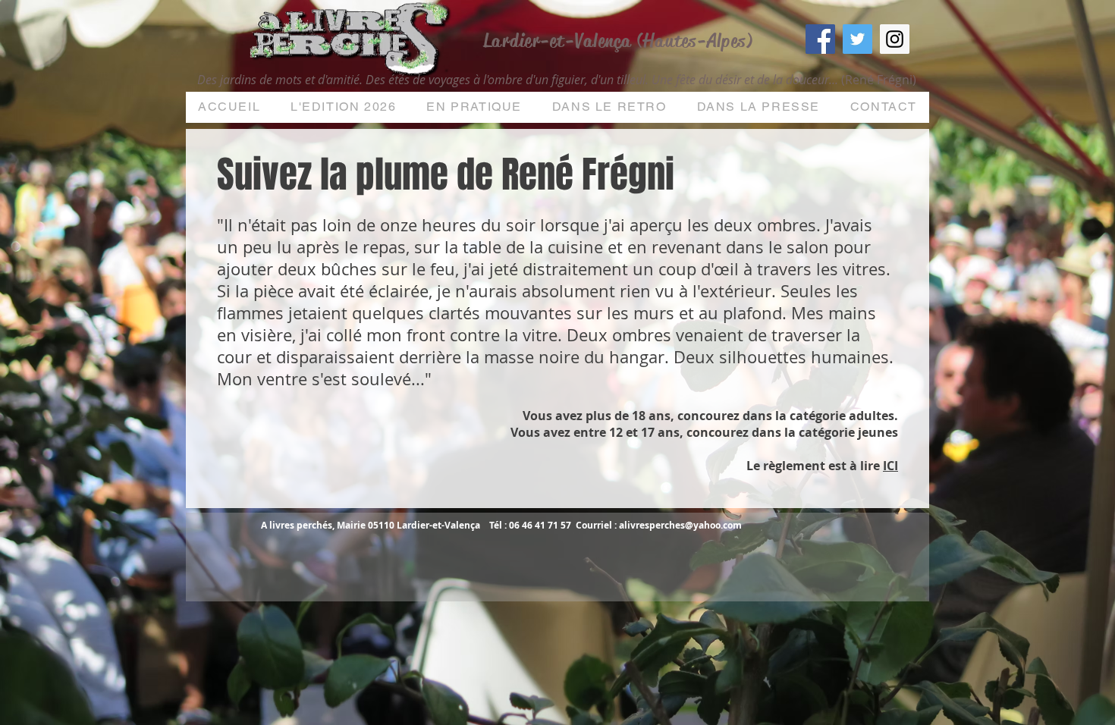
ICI (890, 465)
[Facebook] (820, 39)
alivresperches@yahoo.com (680, 525)
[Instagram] (894, 39)
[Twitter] (857, 39)
